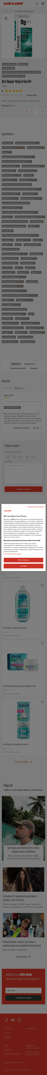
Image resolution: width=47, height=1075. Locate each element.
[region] (23, 537)
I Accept (23, 566)
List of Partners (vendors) (12, 554)
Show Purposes (23, 560)
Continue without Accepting (35, 506)
